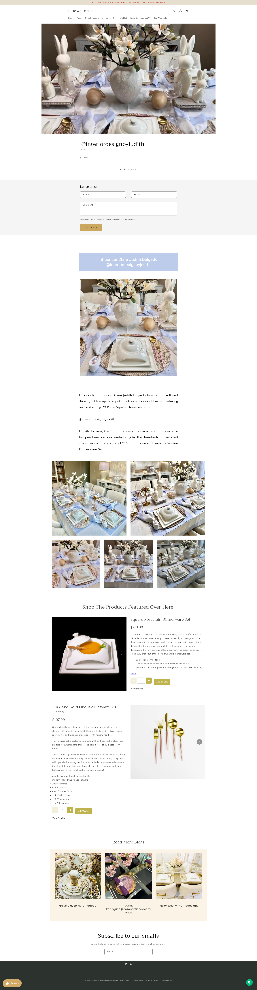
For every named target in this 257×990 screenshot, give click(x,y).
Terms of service (152, 980)
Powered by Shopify (110, 980)
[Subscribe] (149, 952)
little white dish (97, 980)
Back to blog (130, 169)
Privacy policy (138, 980)
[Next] (121, 654)
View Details (137, 689)
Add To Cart (162, 682)
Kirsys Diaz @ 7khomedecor (78, 906)
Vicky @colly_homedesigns (178, 906)
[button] (94, 18)
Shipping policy (166, 980)
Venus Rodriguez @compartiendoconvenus (128, 909)
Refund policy (125, 980)
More (133, 673)
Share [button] (85, 158)
